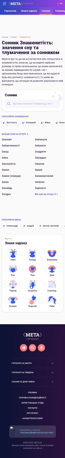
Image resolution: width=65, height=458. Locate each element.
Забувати (40, 145)
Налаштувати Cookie (32, 418)
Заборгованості (11, 145)
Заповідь (7, 188)
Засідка (6, 194)
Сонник (46, 10)
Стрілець (52, 290)
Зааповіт (7, 139)
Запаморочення (44, 175)
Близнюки (52, 259)
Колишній (31, 122)
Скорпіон (32, 290)
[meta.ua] (15, 3)
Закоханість (9, 163)
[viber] (32, 347)
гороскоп (28, 4)
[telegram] (23, 347)
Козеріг (13, 306)
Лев (32, 275)
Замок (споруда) (11, 175)
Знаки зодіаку (29, 10)
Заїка (5, 157)
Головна (6, 37)
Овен (13, 259)
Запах (5, 182)
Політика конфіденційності (32, 398)
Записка (39, 182)
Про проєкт (32, 413)
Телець (32, 259)
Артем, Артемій (51, 226)
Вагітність (12, 122)
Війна (47, 122)
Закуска (39, 163)
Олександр (12, 226)
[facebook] (41, 347)
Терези (12, 290)
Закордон (40, 157)
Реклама (32, 392)
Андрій (30, 226)
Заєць (5, 151)
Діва (52, 275)
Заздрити (40, 151)
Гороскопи (10, 10)
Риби (52, 306)
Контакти (32, 408)
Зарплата (40, 188)
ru (61, 4)
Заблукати (41, 139)
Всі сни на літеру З (45, 194)
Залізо (5, 169)
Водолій (32, 306)
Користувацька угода (32, 403)
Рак (13, 275)
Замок (38, 169)
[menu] (4, 3)
